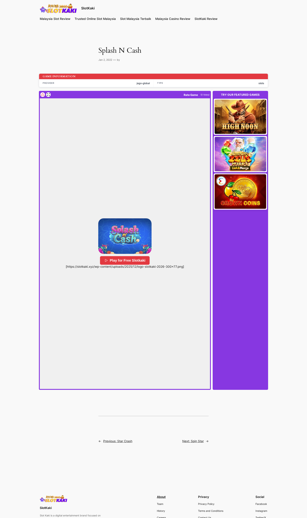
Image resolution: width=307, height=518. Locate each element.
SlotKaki (88, 8)
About (161, 497)
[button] (125, 236)
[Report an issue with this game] (42, 94)
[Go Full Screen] (48, 94)
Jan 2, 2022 (105, 59)
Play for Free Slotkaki (128, 260)
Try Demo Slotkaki (240, 116)
